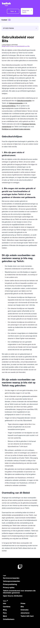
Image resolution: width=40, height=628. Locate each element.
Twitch (4, 601)
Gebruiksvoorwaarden (24, 100)
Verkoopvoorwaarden (16, 103)
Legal (4, 575)
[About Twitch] (20, 567)
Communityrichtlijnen (9, 106)
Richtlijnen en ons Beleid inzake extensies (16, 129)
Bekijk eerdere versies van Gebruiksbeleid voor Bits (16, 46)
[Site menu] (9, 19)
